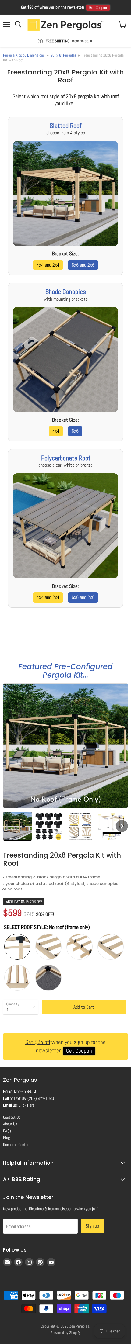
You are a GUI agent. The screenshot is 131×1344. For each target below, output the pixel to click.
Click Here (26, 1105)
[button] (17, 826)
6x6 (75, 431)
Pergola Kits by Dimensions (24, 55)
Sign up (92, 1226)
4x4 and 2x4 (48, 265)
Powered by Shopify (65, 1332)
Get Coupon (98, 7)
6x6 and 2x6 (83, 265)
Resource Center (16, 1144)
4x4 (55, 431)
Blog (6, 1137)
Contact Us (11, 1117)
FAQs (7, 1131)
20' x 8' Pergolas (63, 55)
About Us (10, 1124)
